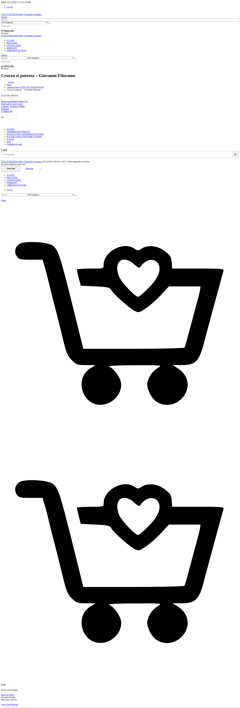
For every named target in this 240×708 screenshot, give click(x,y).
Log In (10, 7)
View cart (5, 704)
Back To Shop (7, 695)
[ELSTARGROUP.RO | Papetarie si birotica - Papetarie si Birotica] (21, 14)
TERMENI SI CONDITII (18, 131)
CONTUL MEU (14, 45)
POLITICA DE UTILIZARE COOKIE (24, 136)
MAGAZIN (12, 43)
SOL (9, 141)
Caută (4, 150)
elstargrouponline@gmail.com (14, 101)
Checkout (29, 169)
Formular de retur (14, 144)
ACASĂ (10, 40)
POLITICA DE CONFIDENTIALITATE (25, 134)
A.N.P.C (10, 139)
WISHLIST (12, 48)
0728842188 (6, 111)
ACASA (10, 129)
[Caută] (235, 154)
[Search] (50, 23)
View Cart (10, 169)
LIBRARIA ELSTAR (16, 50)
